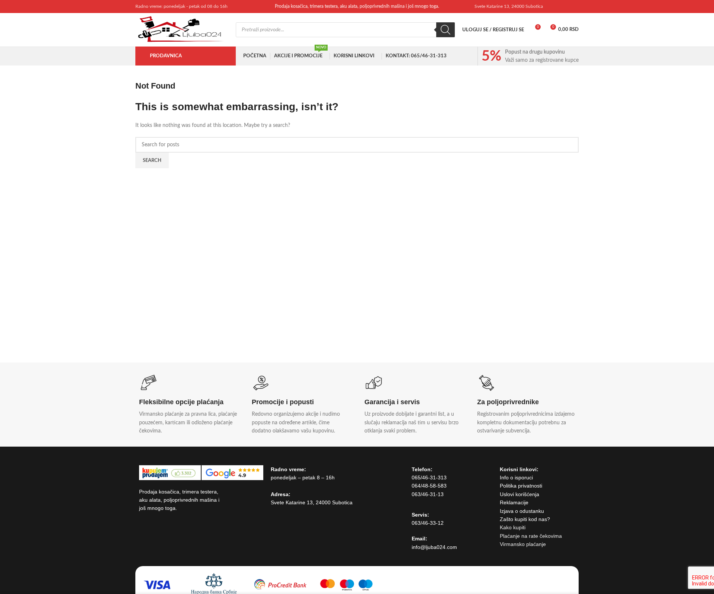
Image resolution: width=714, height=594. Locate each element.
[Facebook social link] (555, 6)
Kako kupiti (512, 527)
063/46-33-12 (428, 523)
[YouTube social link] (564, 6)
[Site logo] (181, 29)
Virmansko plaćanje (523, 544)
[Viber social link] (574, 6)
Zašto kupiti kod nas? (525, 519)
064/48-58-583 (429, 486)
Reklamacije (514, 502)
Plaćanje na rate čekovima (531, 536)
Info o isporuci (516, 477)
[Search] (445, 29)
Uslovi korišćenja (519, 494)
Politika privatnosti (521, 486)
